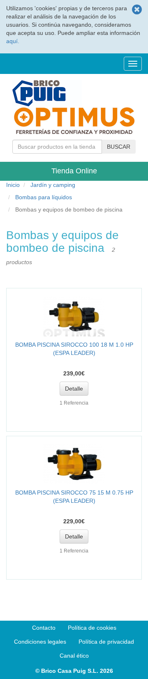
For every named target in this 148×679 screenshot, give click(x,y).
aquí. (12, 41)
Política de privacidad (106, 641)
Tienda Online (74, 171)
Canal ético (74, 655)
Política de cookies (92, 627)
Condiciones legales (40, 641)
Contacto (44, 627)
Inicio (13, 185)
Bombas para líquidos (43, 197)
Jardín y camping (52, 185)
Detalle (74, 388)
